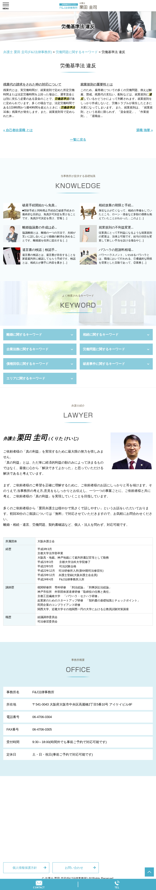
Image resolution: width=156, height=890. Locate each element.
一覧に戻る (78, 139)
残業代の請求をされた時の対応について (32, 84)
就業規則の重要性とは (96, 84)
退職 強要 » (144, 130)
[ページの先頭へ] (149, 872)
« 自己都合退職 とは (18, 130)
